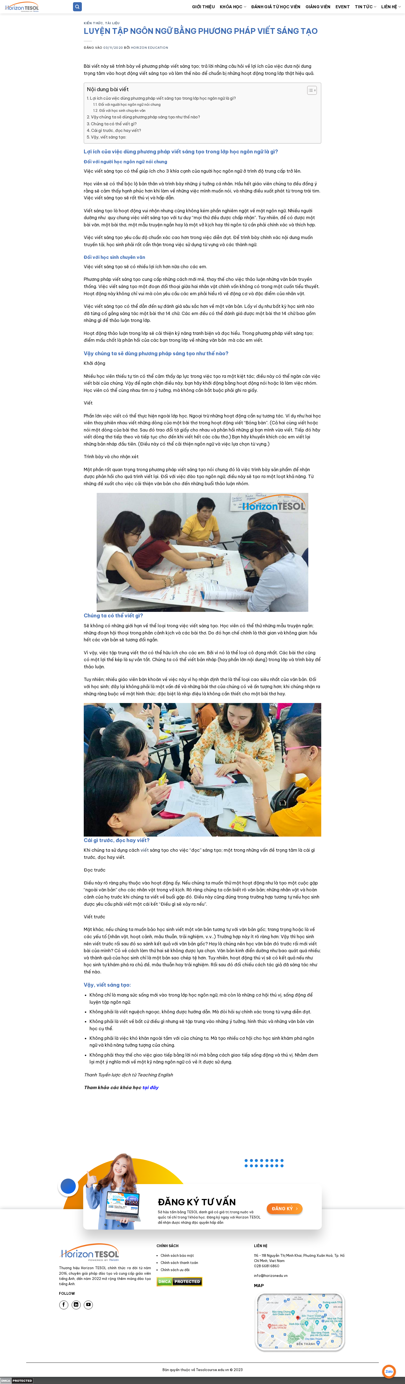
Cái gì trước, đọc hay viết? (116, 130)
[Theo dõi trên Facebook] (63, 1305)
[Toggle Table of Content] (309, 90)
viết (145, 850)
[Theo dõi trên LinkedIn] (76, 1305)
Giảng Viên (318, 6)
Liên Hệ (389, 6)
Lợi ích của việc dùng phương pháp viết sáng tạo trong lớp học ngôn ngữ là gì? (163, 98)
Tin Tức (364, 6)
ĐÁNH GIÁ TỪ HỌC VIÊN (276, 6)
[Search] (77, 6)
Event (343, 6)
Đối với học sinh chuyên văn (122, 110)
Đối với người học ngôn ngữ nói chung (129, 104)
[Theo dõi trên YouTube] (88, 1305)
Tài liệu (112, 23)
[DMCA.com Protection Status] (16, 1380)
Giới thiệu (203, 6)
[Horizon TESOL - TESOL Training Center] (31, 6)
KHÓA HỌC (231, 6)
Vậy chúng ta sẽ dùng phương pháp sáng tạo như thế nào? (145, 117)
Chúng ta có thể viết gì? (114, 123)
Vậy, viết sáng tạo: (108, 137)
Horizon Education (149, 48)
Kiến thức (93, 23)
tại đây (150, 1087)
